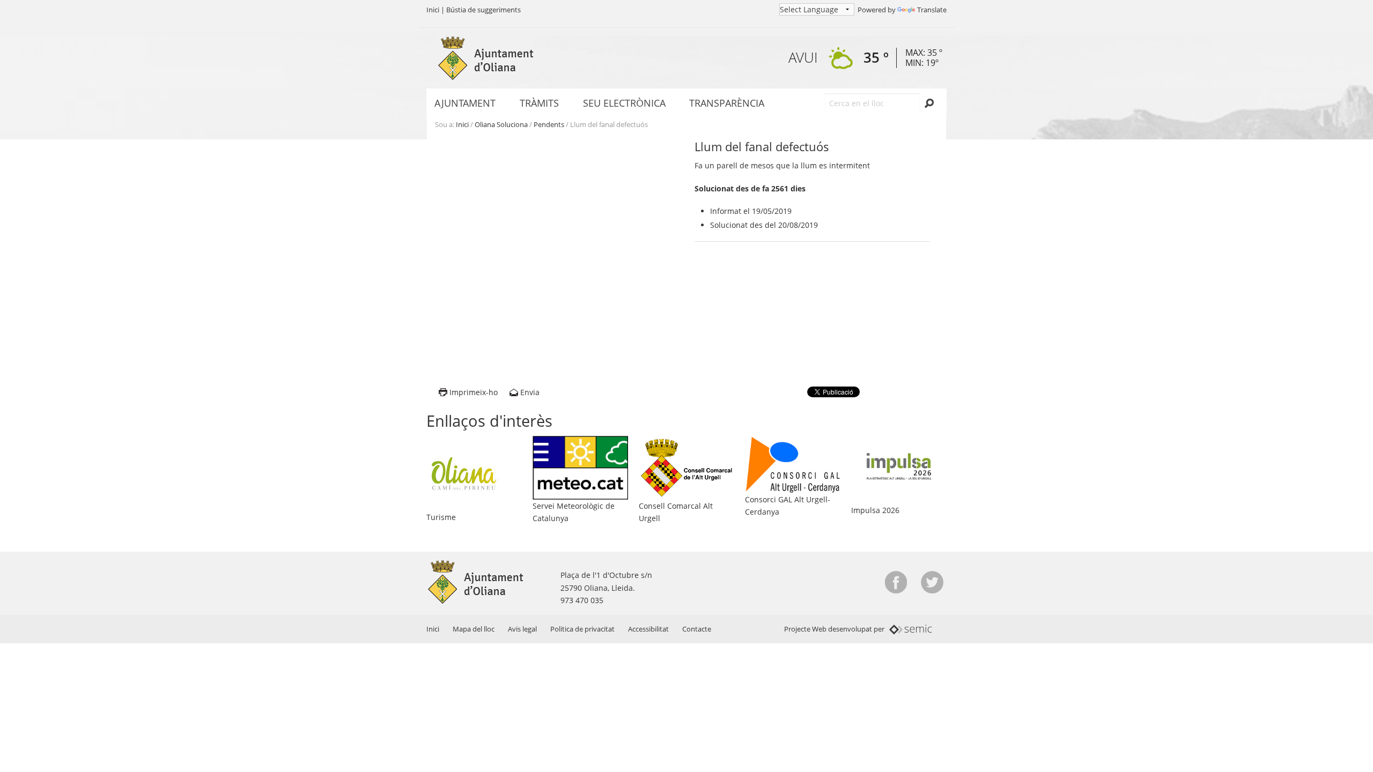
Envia (530, 392)
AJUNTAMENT (465, 102)
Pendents (549, 124)
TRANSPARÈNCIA (726, 102)
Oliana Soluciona (501, 124)
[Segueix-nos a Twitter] (932, 582)
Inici (432, 9)
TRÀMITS (539, 102)
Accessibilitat (648, 629)
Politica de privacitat (582, 629)
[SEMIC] (911, 629)
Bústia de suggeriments (483, 9)
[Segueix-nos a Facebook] (896, 582)
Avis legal (522, 629)
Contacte (696, 629)
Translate (932, 9)
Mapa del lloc (473, 629)
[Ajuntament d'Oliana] (485, 58)
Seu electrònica (624, 102)
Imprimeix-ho (473, 392)
